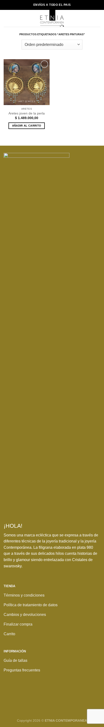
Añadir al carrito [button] (26, 125)
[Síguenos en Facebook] (8, 695)
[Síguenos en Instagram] (18, 695)
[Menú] (6, 18)
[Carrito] (98, 18)
